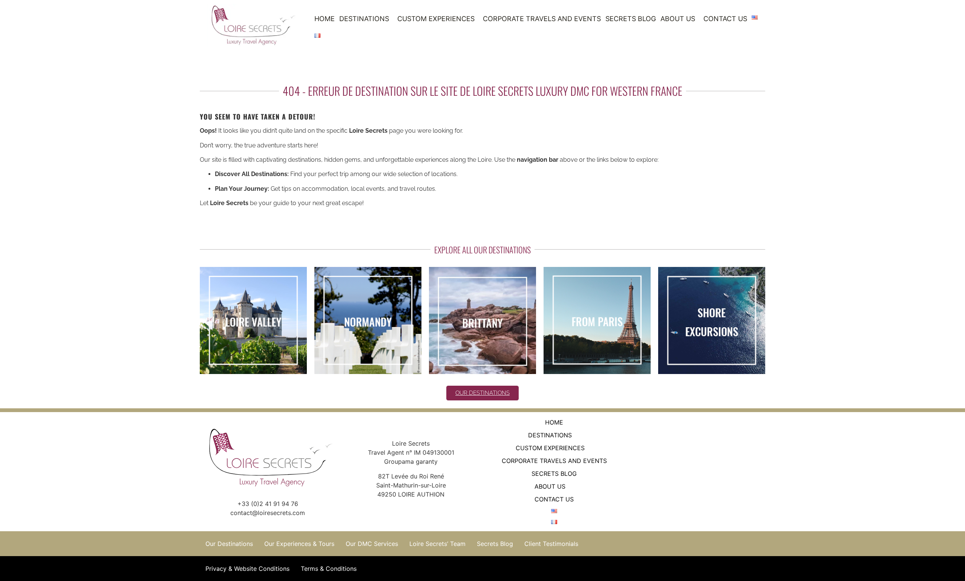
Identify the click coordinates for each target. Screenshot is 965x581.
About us (677, 19)
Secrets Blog (630, 19)
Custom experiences (436, 19)
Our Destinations (229, 543)
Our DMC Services (372, 543)
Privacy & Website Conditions (247, 568)
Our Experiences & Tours (299, 543)
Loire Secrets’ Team (437, 543)
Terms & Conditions (329, 568)
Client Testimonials (551, 543)
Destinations (364, 19)
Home (324, 19)
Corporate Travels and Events (542, 19)
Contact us (725, 19)
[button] (366, 19)
